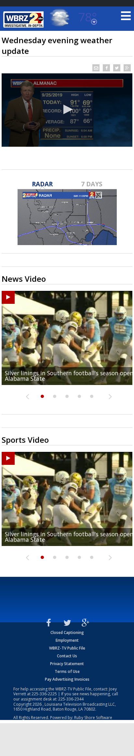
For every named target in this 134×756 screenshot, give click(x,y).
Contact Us (67, 656)
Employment (67, 640)
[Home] (24, 19)
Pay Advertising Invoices (67, 679)
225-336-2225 (44, 694)
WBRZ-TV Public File (67, 648)
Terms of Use (67, 671)
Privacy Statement (67, 663)
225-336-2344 (71, 699)
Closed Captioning (67, 632)
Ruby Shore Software (93, 717)
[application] (67, 110)
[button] (67, 109)
